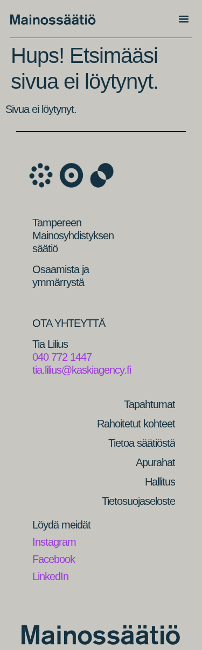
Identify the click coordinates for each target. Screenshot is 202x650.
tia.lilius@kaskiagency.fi (81, 370)
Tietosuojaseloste (138, 501)
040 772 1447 (62, 357)
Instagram (54, 542)
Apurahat (155, 462)
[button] (184, 19)
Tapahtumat (149, 404)
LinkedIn (50, 576)
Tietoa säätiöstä (141, 443)
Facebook (53, 559)
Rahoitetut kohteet (136, 424)
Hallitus (160, 482)
